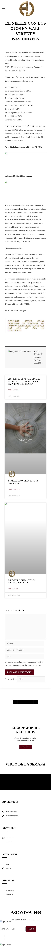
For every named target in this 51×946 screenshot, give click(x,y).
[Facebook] (20, 702)
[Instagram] (15, 702)
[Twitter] (25, 702)
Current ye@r (10, 679)
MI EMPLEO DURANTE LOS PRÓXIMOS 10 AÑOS (21, 581)
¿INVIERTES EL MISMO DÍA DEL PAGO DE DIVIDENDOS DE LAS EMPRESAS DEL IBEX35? (24, 381)
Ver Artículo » (14, 390)
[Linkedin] (30, 702)
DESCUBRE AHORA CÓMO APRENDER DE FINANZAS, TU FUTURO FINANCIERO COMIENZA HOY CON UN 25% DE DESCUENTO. (26, 326)
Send (31, 929)
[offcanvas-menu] (3, 9)
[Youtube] (35, 702)
